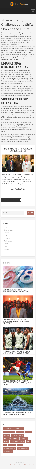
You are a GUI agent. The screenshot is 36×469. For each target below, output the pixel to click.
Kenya (28, 441)
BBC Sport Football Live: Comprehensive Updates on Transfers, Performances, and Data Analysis (17, 382)
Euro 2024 (6, 435)
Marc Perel (15, 200)
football (15, 438)
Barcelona (12, 445)
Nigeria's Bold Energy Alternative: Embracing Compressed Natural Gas (18, 150)
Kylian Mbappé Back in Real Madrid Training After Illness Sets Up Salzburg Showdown (16, 352)
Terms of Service (14, 464)
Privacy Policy (24, 464)
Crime (6, 244)
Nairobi (20, 445)
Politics (6, 233)
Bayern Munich (8, 451)
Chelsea (6, 441)
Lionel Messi (14, 441)
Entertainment (8, 230)
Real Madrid (7, 438)
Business (7, 238)
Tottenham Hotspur (9, 448)
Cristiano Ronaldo (23, 448)
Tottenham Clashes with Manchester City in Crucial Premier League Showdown (17, 413)
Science (6, 249)
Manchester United (17, 435)
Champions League (9, 432)
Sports (6, 227)
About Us (6, 464)
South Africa (19, 428)
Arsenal (28, 432)
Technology (8, 241)
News (6, 235)
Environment (8, 252)
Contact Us (32, 464)
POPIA (19, 466)
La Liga (22, 441)
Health (6, 246)
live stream (20, 432)
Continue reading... (18, 188)
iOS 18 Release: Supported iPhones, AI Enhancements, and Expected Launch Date (16, 290)
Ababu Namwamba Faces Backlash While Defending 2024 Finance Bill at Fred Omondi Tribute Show (16, 321)
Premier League (8, 428)
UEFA (5, 445)
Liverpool (24, 438)
